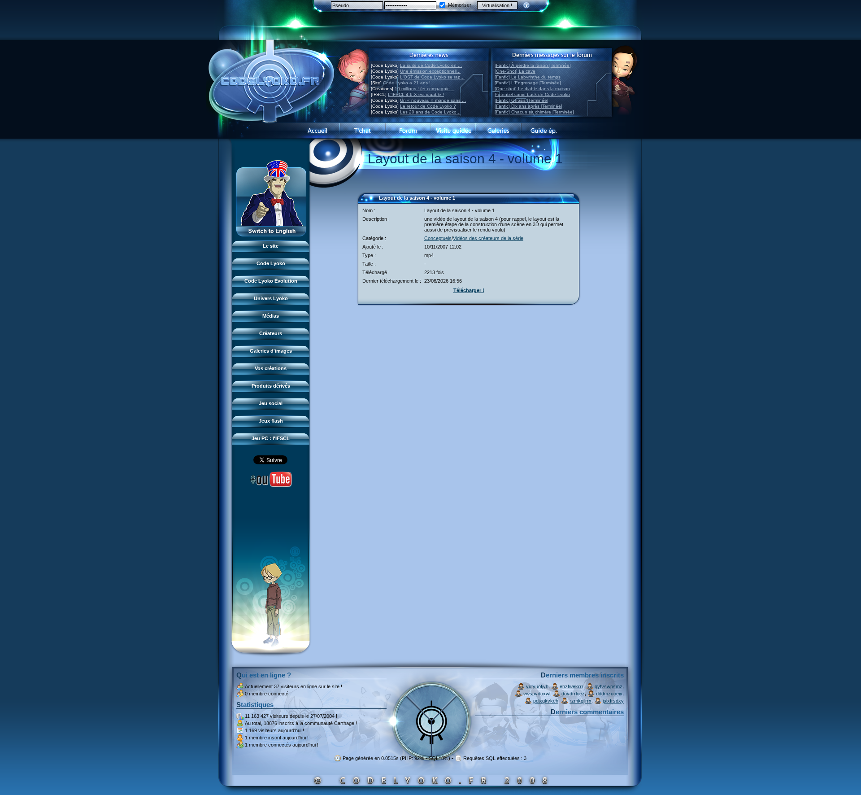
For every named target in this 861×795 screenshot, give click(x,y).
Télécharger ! (468, 290)
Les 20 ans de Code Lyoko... (430, 111)
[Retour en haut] (368, 202)
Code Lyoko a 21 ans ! (406, 82)
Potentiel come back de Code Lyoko (532, 94)
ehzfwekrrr (571, 686)
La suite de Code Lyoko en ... (431, 65)
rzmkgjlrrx (580, 700)
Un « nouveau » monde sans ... (433, 100)
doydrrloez (573, 693)
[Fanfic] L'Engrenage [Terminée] (528, 82)
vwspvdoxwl (536, 693)
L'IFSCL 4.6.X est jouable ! (416, 94)
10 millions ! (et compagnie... (424, 88)
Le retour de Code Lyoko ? (428, 106)
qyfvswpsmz (608, 686)
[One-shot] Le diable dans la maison (532, 88)
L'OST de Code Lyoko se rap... (432, 76)
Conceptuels (438, 238)
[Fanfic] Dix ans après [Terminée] (528, 106)
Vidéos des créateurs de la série (488, 238)
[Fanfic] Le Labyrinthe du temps (528, 76)
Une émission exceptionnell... (430, 71)
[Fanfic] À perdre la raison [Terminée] (533, 65)
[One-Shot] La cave (515, 71)
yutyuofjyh (537, 686)
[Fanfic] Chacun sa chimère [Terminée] (534, 111)
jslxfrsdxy (613, 700)
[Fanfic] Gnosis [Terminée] (521, 100)
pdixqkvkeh (545, 700)
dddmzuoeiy (609, 693)
